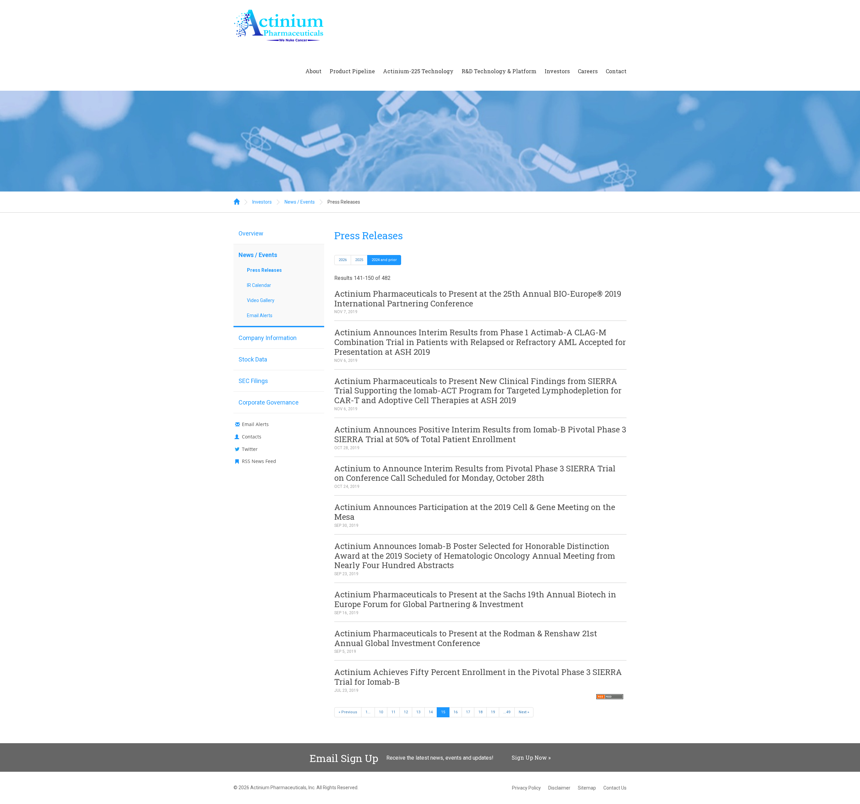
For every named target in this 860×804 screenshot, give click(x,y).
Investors (557, 71)
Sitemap (587, 788)
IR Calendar (259, 285)
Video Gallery (260, 300)
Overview (251, 233)
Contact (616, 71)
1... (368, 712)
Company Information (268, 337)
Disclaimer (559, 788)
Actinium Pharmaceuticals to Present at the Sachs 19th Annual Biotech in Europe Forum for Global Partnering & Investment (475, 599)
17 (468, 712)
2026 (343, 260)
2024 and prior (384, 260)
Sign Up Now (529, 757)
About (313, 71)
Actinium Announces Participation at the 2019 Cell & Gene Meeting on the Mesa (474, 512)
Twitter (250, 449)
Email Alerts (259, 315)
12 (406, 712)
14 (431, 712)
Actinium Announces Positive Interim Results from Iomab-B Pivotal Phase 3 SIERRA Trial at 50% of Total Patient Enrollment (480, 434)
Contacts (251, 436)
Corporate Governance (269, 402)
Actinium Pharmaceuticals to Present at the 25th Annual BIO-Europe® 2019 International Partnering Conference (477, 298)
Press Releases (344, 202)
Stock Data (253, 359)
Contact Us (615, 788)
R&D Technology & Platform (499, 71)
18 (480, 712)
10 (381, 712)
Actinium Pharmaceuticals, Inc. (282, 787)
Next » (524, 712)
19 (493, 712)
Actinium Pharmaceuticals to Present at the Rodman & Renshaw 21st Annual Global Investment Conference (465, 638)
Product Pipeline (352, 71)
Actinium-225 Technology (418, 71)
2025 (359, 260)
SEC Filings (253, 380)
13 (418, 712)
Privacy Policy (526, 788)
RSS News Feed (259, 461)
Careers (588, 71)
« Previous (348, 712)
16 (456, 712)
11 (393, 712)
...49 (506, 712)
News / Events (300, 202)
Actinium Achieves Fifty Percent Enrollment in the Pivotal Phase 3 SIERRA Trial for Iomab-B (478, 677)
